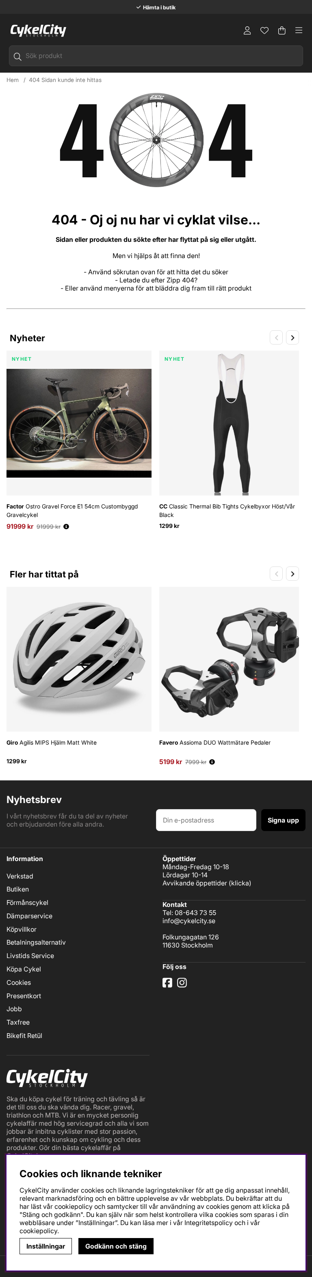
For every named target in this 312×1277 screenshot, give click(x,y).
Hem (12, 79)
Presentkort (23, 996)
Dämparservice (29, 916)
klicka (240, 883)
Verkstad (19, 876)
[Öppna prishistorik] (66, 526)
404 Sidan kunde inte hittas (65, 79)
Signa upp (283, 820)
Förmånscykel (27, 902)
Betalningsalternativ (36, 942)
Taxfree (18, 1022)
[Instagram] (183, 986)
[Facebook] (168, 986)
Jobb (14, 1009)
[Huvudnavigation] (299, 30)
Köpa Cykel (23, 969)
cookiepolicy (38, 1231)
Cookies (18, 982)
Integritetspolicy (208, 1223)
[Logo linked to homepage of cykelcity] (36, 30)
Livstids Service (30, 956)
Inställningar (45, 1246)
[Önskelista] (264, 30)
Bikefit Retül (24, 1036)
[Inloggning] (247, 30)
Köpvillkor (21, 929)
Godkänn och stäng (116, 1246)
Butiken (17, 889)
